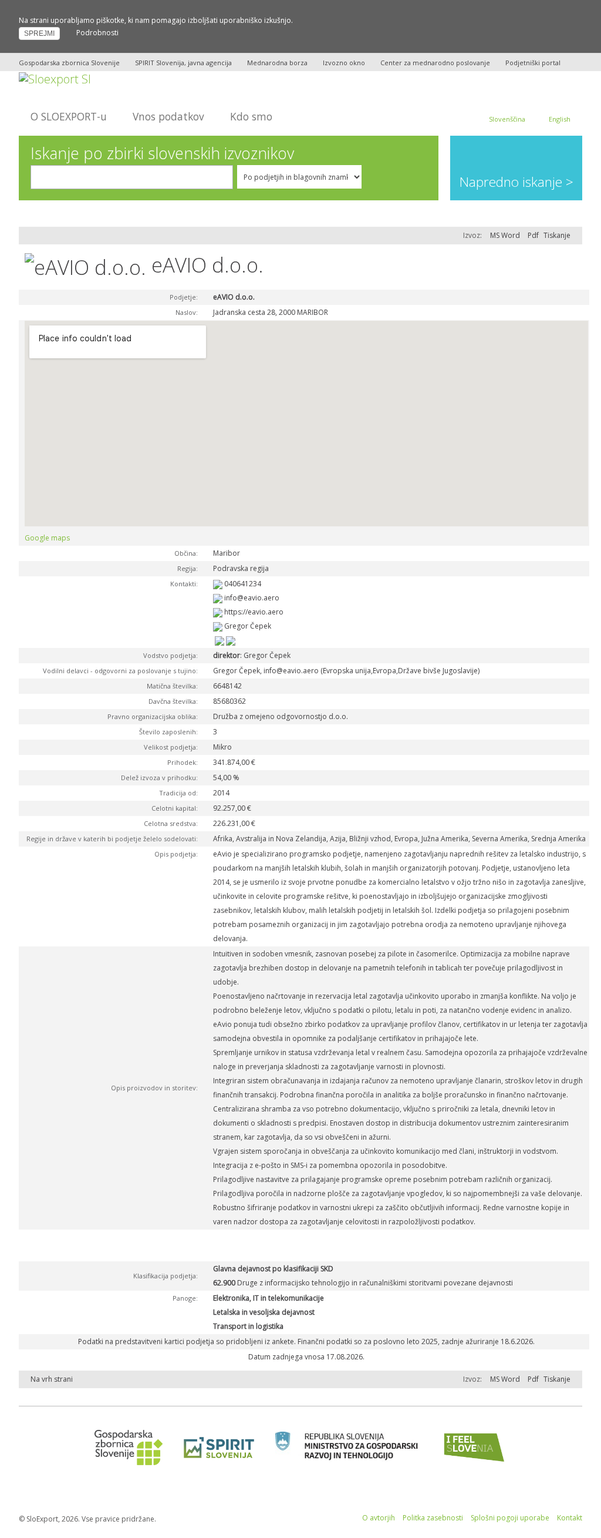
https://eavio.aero (253, 612)
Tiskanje (556, 235)
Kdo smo (251, 116)
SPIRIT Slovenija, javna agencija (183, 62)
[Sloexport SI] (55, 78)
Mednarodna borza (277, 62)
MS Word (505, 235)
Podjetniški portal (533, 62)
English (559, 119)
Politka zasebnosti (433, 1518)
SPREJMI (39, 33)
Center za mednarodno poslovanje (435, 62)
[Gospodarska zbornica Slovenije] (125, 1447)
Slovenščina (507, 119)
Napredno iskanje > (516, 182)
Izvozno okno (344, 62)
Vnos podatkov (168, 116)
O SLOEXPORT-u (69, 116)
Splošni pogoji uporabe (510, 1518)
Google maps (47, 538)
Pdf (533, 235)
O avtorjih (378, 1518)
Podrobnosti (97, 33)
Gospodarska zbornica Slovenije (69, 62)
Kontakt (569, 1518)
